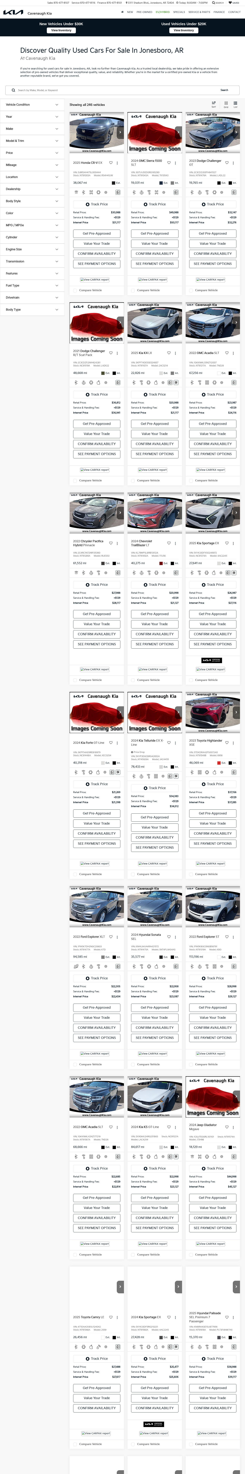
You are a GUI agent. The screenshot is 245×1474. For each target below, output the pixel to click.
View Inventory (61, 30)
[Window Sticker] (176, 382)
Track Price (99, 204)
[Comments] (118, 192)
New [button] (130, 12)
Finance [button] (219, 12)
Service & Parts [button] (199, 12)
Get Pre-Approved (97, 234)
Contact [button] (234, 12)
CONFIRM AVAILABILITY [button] (97, 254)
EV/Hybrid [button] (163, 12)
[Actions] (117, 163)
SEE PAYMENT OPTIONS (97, 264)
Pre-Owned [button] (144, 12)
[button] (122, 12)
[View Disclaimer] (106, 192)
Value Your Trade (97, 244)
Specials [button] (179, 12)
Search (224, 90)
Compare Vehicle (90, 290)
